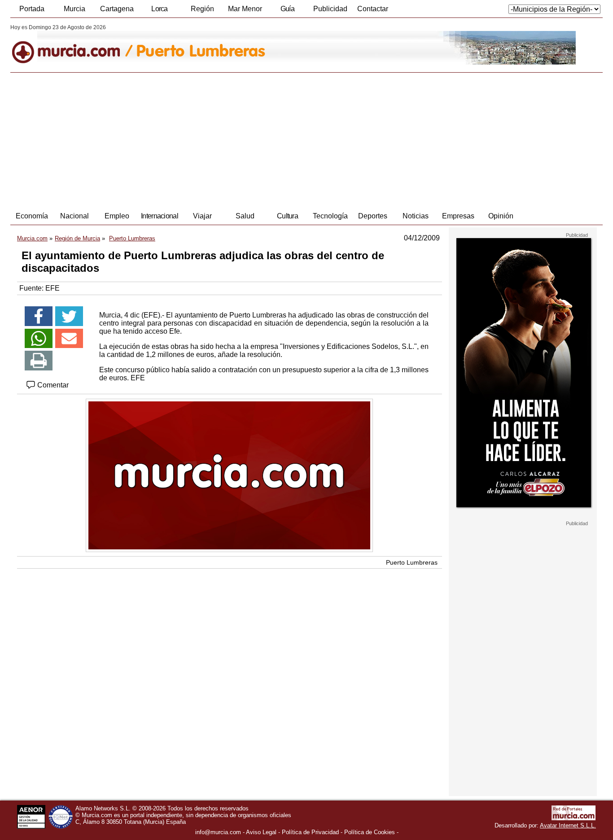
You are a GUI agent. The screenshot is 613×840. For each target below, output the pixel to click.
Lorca (159, 9)
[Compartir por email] (69, 338)
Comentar (52, 385)
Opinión (500, 216)
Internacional (159, 216)
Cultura (287, 216)
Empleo (117, 216)
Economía (32, 216)
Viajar (202, 216)
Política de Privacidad (310, 832)
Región (202, 9)
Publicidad (330, 9)
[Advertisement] (306, 140)
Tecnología (330, 216)
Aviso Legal (261, 832)
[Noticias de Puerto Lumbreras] (229, 44)
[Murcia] (72, 44)
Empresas (458, 216)
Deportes (372, 216)
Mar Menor (245, 9)
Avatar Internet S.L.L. (568, 825)
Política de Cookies (369, 832)
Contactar (372, 9)
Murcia (74, 9)
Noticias (416, 216)
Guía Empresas (287, 11)
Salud (245, 216)
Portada (31, 9)
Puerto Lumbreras (412, 562)
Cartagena (117, 9)
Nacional (74, 216)
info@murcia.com (218, 832)
